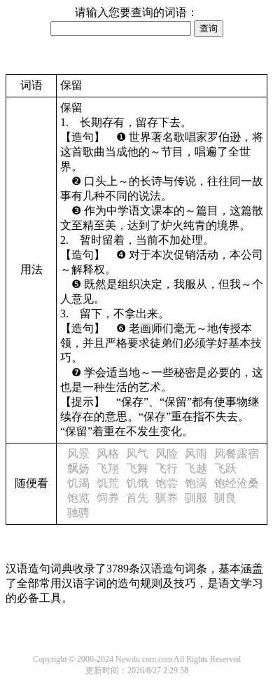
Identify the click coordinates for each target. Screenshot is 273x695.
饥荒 (108, 483)
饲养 (108, 498)
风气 (137, 454)
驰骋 (78, 512)
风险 (166, 454)
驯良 (225, 498)
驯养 (166, 498)
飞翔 (108, 468)
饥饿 (137, 483)
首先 (137, 498)
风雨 (196, 454)
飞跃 (225, 468)
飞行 (166, 468)
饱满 (196, 483)
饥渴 (78, 483)
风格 (108, 454)
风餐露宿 (236, 454)
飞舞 (137, 468)
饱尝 (166, 483)
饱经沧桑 (236, 483)
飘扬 (78, 468)
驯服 (196, 498)
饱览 (78, 498)
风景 (78, 454)
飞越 (196, 468)
